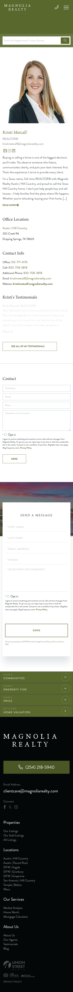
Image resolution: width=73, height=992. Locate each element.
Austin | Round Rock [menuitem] (15, 863)
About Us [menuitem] (9, 935)
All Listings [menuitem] (9, 840)
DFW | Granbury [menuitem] (13, 871)
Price (8, 701)
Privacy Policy (25, 447)
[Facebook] (4, 807)
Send (36, 630)
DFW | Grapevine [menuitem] (13, 876)
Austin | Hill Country (15, 228)
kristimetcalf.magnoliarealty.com (33, 284)
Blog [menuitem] (6, 948)
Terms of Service (58, 642)
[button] (65, 40)
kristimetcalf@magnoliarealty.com (30, 278)
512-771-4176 (19, 262)
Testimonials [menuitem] (10, 944)
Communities (14, 678)
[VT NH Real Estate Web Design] (36, 965)
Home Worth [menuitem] (11, 912)
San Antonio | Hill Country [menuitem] (19, 880)
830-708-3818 (17, 267)
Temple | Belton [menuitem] (12, 885)
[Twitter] (10, 807)
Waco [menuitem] (6, 889)
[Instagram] (16, 807)
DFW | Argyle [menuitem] (11, 867)
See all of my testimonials (27, 346)
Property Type (15, 689)
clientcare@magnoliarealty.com (30, 791)
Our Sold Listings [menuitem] (13, 835)
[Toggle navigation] (66, 7)
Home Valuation (17, 712)
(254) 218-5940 (39, 767)
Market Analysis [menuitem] (13, 908)
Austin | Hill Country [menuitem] (15, 858)
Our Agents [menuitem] (10, 939)
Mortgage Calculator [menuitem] (15, 916)
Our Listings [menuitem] (10, 831)
